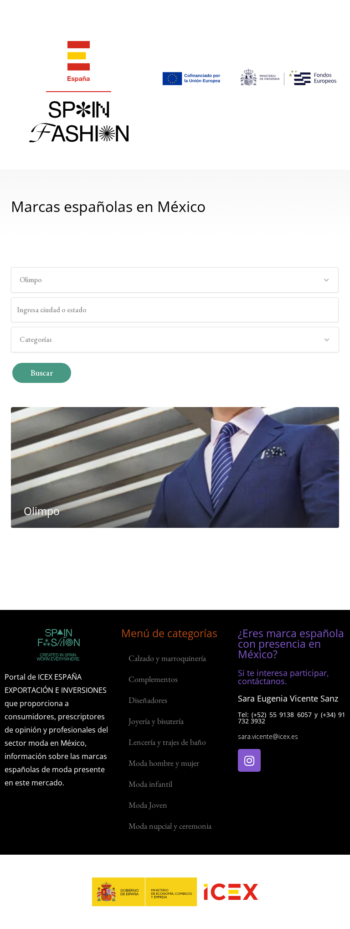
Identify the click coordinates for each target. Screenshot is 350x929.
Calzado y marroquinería (167, 658)
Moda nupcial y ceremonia (170, 826)
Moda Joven (148, 805)
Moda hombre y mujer (164, 763)
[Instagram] (249, 760)
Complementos (153, 679)
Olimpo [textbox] (31, 279)
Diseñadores (148, 700)
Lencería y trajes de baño (167, 742)
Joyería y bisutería (156, 721)
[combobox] (175, 280)
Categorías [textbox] (36, 339)
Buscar (42, 372)
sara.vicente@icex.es (268, 736)
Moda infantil (150, 784)
